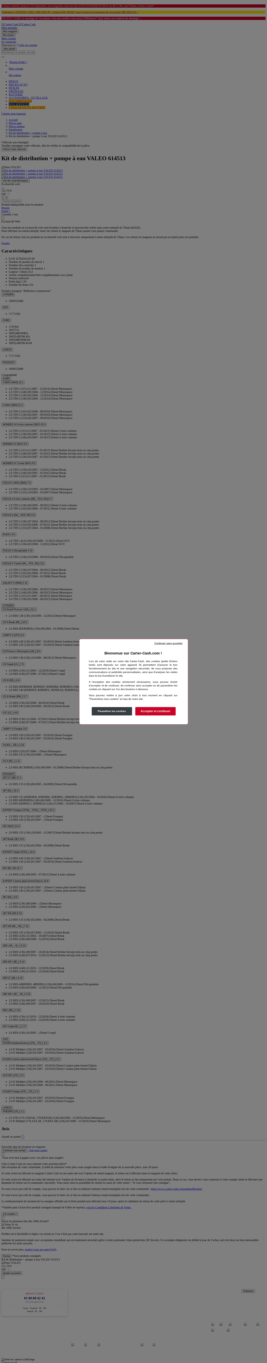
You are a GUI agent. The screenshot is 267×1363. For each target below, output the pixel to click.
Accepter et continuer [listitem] (155, 711)
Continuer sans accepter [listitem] (168, 643)
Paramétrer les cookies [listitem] (112, 711)
